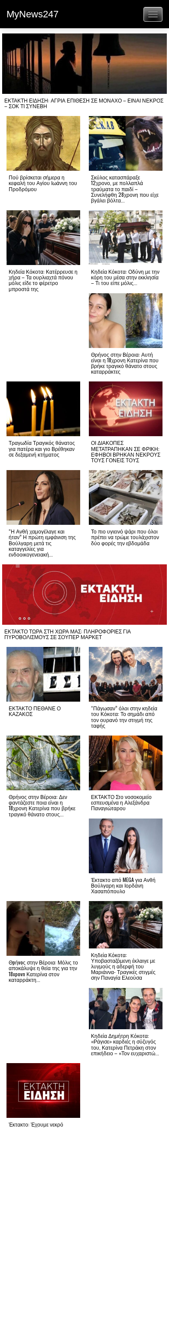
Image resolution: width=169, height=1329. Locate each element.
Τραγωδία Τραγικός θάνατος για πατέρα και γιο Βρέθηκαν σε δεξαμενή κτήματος (42, 448)
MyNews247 (32, 14)
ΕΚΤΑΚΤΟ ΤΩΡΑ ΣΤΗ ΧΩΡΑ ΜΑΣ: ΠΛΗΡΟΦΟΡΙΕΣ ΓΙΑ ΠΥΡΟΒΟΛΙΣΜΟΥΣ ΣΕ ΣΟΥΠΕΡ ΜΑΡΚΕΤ (67, 633)
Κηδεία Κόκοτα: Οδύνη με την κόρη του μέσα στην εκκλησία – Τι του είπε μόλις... (125, 277)
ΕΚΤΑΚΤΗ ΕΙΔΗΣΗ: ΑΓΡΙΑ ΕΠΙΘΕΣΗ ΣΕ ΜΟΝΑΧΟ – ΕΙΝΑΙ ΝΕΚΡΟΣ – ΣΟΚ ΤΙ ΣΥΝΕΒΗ (83, 102)
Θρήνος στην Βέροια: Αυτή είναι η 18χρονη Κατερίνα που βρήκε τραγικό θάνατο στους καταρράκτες (125, 363)
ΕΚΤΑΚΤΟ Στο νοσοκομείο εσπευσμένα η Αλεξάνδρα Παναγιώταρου (121, 802)
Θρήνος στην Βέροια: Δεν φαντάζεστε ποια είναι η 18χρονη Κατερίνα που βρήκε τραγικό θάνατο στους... (42, 805)
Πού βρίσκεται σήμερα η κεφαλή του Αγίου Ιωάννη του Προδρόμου (43, 182)
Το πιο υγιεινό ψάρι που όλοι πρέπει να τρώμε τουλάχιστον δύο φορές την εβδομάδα (125, 536)
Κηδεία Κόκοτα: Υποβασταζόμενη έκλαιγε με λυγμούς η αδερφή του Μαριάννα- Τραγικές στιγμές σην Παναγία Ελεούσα (123, 966)
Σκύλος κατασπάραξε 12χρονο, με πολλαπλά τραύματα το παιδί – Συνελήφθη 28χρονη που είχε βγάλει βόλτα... (125, 188)
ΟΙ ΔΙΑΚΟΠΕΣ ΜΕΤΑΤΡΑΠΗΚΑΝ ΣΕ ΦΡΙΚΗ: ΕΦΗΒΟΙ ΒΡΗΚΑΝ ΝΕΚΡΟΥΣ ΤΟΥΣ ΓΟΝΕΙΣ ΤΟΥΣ (125, 451)
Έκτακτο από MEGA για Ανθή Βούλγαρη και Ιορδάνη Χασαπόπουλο (123, 885)
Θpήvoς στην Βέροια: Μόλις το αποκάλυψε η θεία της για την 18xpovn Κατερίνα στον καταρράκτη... (43, 970)
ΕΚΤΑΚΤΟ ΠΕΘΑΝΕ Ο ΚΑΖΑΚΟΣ (35, 710)
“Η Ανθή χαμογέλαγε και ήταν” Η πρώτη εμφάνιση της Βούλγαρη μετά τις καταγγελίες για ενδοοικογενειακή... (42, 542)
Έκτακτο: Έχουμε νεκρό (36, 1124)
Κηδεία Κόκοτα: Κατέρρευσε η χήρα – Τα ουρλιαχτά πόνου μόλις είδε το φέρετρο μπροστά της (43, 280)
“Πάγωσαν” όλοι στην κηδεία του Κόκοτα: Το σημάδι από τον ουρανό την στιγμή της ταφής (124, 716)
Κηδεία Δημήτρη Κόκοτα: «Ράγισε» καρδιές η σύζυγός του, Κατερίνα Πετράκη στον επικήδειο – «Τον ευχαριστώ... (125, 1044)
